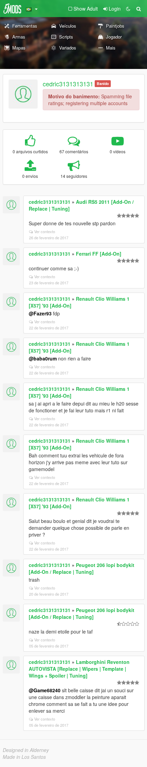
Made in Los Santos (24, 756)
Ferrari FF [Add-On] (98, 253)
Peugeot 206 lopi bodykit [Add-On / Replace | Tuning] (81, 568)
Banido (103, 83)
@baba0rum (43, 358)
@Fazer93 (40, 313)
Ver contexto (44, 231)
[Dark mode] (128, 8)
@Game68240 (45, 690)
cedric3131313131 (68, 83)
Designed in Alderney (26, 750)
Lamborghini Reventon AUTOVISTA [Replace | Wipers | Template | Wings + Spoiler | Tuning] (79, 668)
